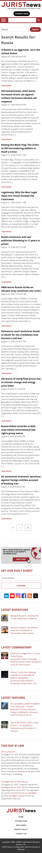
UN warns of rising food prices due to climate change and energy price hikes (21, 382)
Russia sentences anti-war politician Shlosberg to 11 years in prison (20, 240)
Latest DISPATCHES (14, 610)
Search (38, 20)
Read (20, 771)
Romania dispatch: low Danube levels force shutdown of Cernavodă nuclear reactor (24, 630)
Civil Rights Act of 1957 (11, 787)
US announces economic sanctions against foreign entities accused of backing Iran (21, 480)
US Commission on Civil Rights (23, 793)
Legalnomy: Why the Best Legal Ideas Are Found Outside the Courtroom (19, 196)
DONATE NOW (21, 13)
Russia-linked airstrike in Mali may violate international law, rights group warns (18, 430)
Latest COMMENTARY (16, 647)
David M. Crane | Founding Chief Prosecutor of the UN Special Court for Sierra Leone (25, 662)
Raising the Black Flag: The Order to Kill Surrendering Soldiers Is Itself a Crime (20, 148)
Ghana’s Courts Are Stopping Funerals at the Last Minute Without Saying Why (23, 675)
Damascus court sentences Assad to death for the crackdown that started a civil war (20, 335)
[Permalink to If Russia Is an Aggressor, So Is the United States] (4, 655)
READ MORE (7, 85)
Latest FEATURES (13, 698)
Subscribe (21, 586)
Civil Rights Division (16, 796)
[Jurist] (21, 6)
